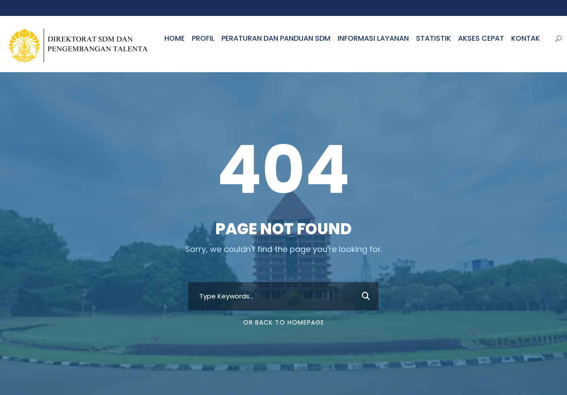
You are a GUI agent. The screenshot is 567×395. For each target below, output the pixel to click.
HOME (174, 38)
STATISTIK (433, 38)
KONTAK (525, 38)
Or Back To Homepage (283, 322)
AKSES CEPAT (481, 38)
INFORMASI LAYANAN (373, 38)
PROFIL (203, 38)
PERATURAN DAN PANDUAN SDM (275, 38)
